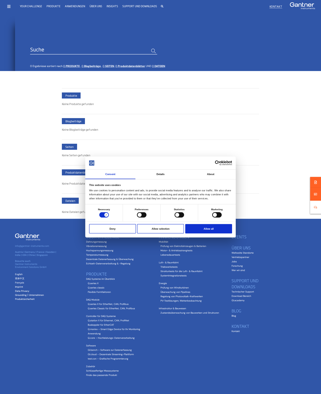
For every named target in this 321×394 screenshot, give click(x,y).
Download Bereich (241, 296)
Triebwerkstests (169, 266)
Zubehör (90, 366)
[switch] (141, 215)
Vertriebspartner (240, 257)
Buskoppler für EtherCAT (101, 324)
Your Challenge (31, 6)
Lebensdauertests (170, 254)
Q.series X (93, 283)
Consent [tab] (110, 174)
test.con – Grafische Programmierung (108, 358)
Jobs (234, 261)
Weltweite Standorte (243, 252)
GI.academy (238, 300)
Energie (163, 283)
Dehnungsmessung (96, 241)
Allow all (209, 228)
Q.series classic (96, 287)
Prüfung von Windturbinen (174, 287)
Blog (234, 315)
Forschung (237, 265)
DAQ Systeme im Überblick (100, 278)
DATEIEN (158, 66)
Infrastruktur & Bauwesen (172, 308)
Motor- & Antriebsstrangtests (176, 250)
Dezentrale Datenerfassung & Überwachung (110, 259)
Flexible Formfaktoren (99, 291)
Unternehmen (36, 295)
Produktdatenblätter (130, 66)
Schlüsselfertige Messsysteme (102, 370)
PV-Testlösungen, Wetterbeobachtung (181, 300)
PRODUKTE (71, 66)
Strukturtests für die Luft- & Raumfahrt (181, 271)
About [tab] (210, 174)
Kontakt (276, 6)
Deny (113, 228)
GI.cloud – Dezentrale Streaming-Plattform (111, 354)
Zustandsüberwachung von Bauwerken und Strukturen (189, 312)
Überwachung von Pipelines (175, 291)
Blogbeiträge (91, 66)
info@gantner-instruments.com (32, 245)
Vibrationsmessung (96, 246)
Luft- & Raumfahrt (169, 262)
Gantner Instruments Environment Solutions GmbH (30, 265)
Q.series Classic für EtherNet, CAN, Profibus (111, 308)
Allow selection (161, 228)
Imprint (19, 286)
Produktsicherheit (25, 299)
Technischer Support (243, 291)
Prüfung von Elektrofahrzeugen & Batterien (183, 246)
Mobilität (163, 241)
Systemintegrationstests (173, 275)
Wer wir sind (238, 270)
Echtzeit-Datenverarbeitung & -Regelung (108, 263)
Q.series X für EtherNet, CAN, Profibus (108, 304)
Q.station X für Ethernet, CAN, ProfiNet (108, 320)
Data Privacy (22, 290)
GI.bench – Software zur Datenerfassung (110, 349)
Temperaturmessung (97, 254)
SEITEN (108, 66)
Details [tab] (160, 174)
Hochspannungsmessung (99, 250)
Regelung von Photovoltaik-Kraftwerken (181, 296)
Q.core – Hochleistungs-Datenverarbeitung (111, 337)
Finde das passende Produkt (101, 375)
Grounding (21, 295)
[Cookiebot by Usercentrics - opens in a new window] (217, 163)
